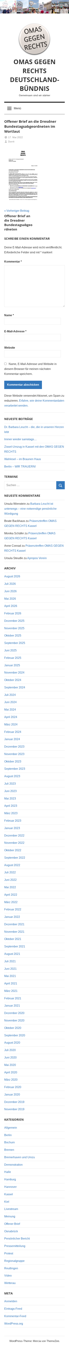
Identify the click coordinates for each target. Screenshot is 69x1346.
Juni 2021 (10, 968)
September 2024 (14, 687)
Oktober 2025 (12, 635)
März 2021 (11, 990)
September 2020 (14, 1035)
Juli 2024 (10, 694)
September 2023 (14, 768)
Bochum (9, 1142)
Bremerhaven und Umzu (19, 1157)
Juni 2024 (10, 702)
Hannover (10, 1186)
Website (9, 347)
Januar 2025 (12, 665)
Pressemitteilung (14, 1246)
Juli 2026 (10, 583)
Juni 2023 (10, 791)
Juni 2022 (10, 879)
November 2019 (14, 1109)
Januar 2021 (12, 1005)
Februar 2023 (12, 820)
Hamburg (10, 1179)
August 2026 (12, 576)
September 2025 (14, 642)
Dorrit (11, 141)
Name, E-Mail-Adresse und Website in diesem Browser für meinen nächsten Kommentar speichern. (30, 368)
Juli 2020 (10, 1050)
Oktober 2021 (12, 938)
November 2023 (14, 754)
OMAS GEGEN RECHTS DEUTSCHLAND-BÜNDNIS (34, 75)
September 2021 (14, 946)
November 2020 (14, 1020)
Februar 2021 (12, 998)
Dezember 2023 (14, 746)
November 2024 (14, 672)
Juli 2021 (10, 961)
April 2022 (10, 894)
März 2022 (11, 902)
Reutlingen (11, 1268)
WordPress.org (13, 1323)
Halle (7, 1171)
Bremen (9, 1149)
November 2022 (14, 842)
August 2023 (12, 776)
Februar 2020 (12, 1087)
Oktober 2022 (12, 850)
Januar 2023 (12, 828)
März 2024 (11, 724)
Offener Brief (12, 1223)
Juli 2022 (10, 872)
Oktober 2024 (12, 680)
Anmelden (10, 1301)
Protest (8, 1253)
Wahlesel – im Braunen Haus (22, 459)
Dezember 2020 (14, 1013)
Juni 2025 (10, 650)
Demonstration (13, 1164)
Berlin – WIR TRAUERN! (20, 466)
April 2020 (10, 1072)
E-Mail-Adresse (15, 331)
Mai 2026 (10, 598)
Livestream (11, 1208)
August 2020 (12, 1042)
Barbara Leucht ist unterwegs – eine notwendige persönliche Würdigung (30, 508)
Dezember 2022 (14, 835)
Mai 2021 (10, 976)
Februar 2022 (12, 909)
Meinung (9, 1216)
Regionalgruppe (14, 1260)
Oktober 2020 (12, 1027)
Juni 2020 (10, 1057)
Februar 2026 (12, 613)
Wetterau (10, 1283)
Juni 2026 (10, 591)
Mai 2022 (10, 887)
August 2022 (12, 865)
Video (8, 1275)
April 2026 (10, 605)
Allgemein (10, 1127)
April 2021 (10, 983)
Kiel (6, 1201)
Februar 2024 (12, 731)
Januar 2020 (12, 1094)
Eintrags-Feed (13, 1308)
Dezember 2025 (14, 620)
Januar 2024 (12, 739)
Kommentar (13, 261)
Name (9, 315)
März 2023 (11, 813)
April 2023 (10, 805)
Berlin (8, 1135)
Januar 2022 (12, 916)
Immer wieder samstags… (20, 439)
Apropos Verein (37, 558)
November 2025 (14, 628)
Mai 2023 (10, 798)
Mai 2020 (10, 1064)
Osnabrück (11, 1231)
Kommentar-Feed (15, 1316)
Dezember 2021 (14, 924)
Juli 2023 (10, 783)
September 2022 (14, 857)
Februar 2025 (12, 657)
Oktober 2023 (12, 761)
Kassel (8, 1194)
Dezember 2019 (14, 1101)
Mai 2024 (10, 709)
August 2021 (12, 953)
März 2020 (11, 1079)
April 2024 (10, 717)
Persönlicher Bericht (17, 1238)
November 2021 (14, 931)
